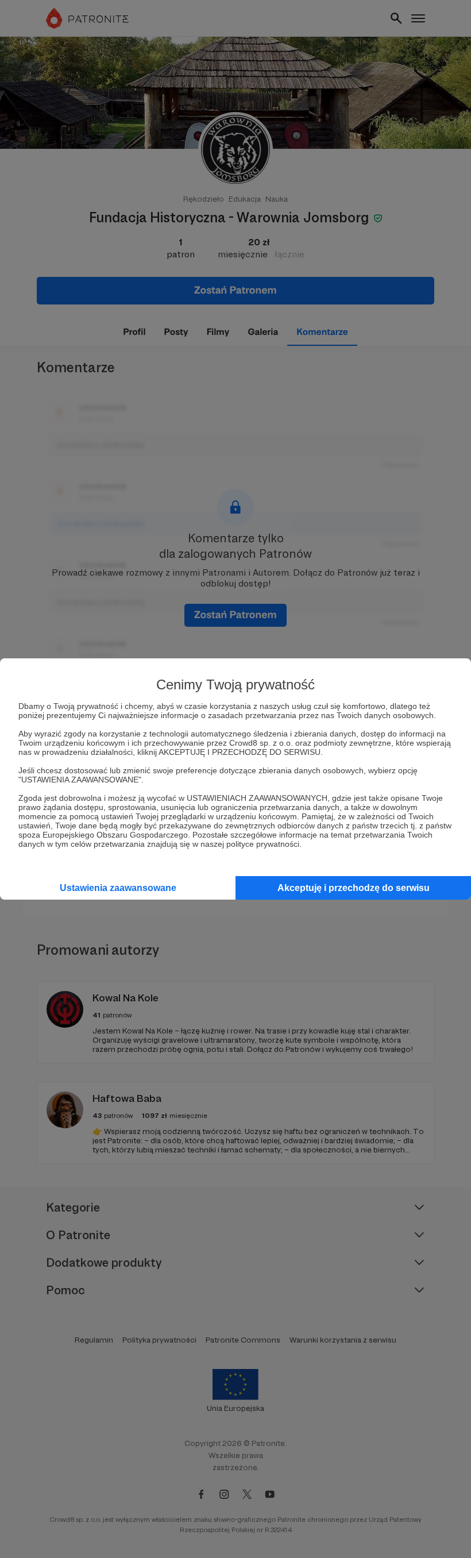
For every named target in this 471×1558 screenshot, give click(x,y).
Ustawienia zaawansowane (118, 888)
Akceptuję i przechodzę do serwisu (353, 888)
